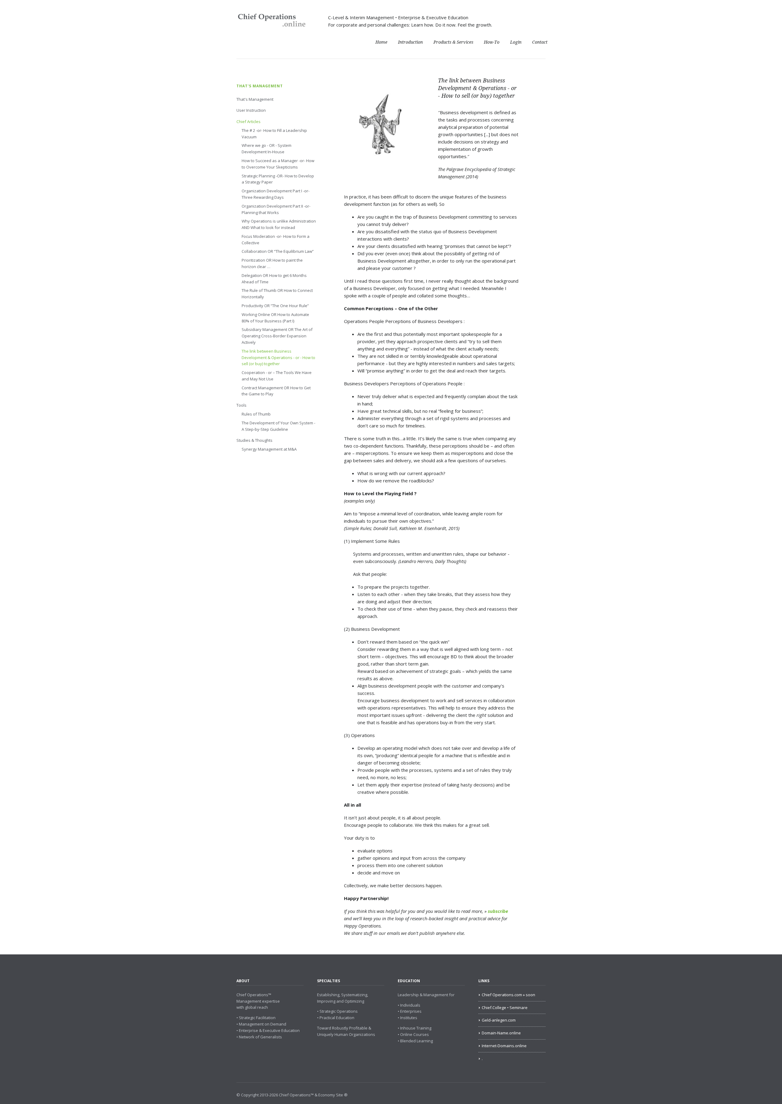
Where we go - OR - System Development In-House (266, 148)
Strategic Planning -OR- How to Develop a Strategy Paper (278, 179)
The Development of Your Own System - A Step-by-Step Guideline (278, 426)
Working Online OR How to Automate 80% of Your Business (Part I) (275, 318)
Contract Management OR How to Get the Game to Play (276, 391)
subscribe (498, 911)
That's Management (259, 86)
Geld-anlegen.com (499, 1020)
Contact (539, 42)
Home (381, 42)
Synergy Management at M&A (269, 449)
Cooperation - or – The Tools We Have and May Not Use (277, 376)
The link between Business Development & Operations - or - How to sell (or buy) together (278, 357)
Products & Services (453, 42)
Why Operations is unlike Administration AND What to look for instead (279, 224)
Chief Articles (248, 121)
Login (515, 42)
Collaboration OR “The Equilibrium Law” (278, 251)
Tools (241, 405)
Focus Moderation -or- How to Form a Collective (275, 239)
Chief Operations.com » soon (508, 994)
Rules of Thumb (256, 414)
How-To (491, 42)
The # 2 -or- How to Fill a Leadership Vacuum (274, 134)
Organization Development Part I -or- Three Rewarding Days (275, 194)
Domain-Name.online (501, 1033)
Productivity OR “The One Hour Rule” (275, 305)
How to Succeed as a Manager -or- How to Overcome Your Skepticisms (278, 164)
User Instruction (251, 110)
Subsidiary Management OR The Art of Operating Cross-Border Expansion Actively (277, 336)
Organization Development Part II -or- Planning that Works (276, 209)
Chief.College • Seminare (505, 1007)
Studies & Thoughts (254, 440)
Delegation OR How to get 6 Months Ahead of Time (274, 279)
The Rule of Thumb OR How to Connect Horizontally (277, 294)
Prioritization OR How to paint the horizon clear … (272, 263)
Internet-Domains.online (504, 1045)
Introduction (410, 42)
